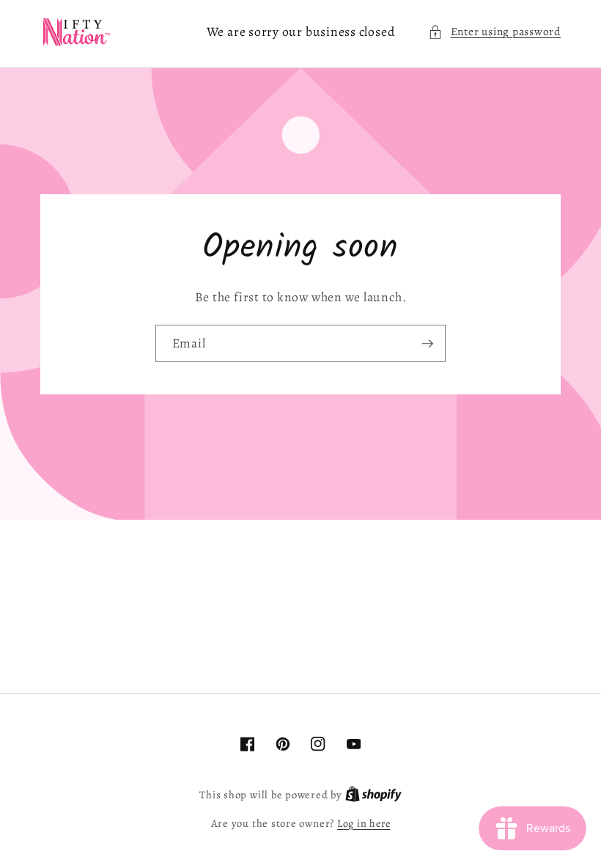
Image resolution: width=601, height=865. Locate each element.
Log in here (363, 823)
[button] (494, 32)
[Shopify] (373, 794)
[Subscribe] (427, 344)
